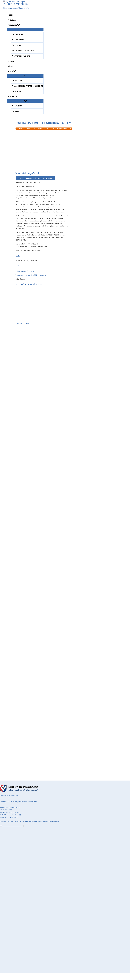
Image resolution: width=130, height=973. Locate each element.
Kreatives (18, 45)
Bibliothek (19, 34)
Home (10, 15)
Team (16, 111)
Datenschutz (13, 796)
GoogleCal (25, 323)
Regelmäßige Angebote (24, 51)
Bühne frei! (19, 40)
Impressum (4, 796)
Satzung (18, 91)
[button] (18, 25)
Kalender (19, 323)
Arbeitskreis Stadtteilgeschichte (28, 86)
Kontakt (18, 106)
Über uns (18, 81)
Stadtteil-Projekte (22, 56)
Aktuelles (12, 20)
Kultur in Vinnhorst (15, 3)
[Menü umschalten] (25, 30)
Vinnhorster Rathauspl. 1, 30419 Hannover (31, 275)
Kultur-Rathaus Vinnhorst (25, 271)
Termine (11, 61)
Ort (17, 265)
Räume (10, 66)
